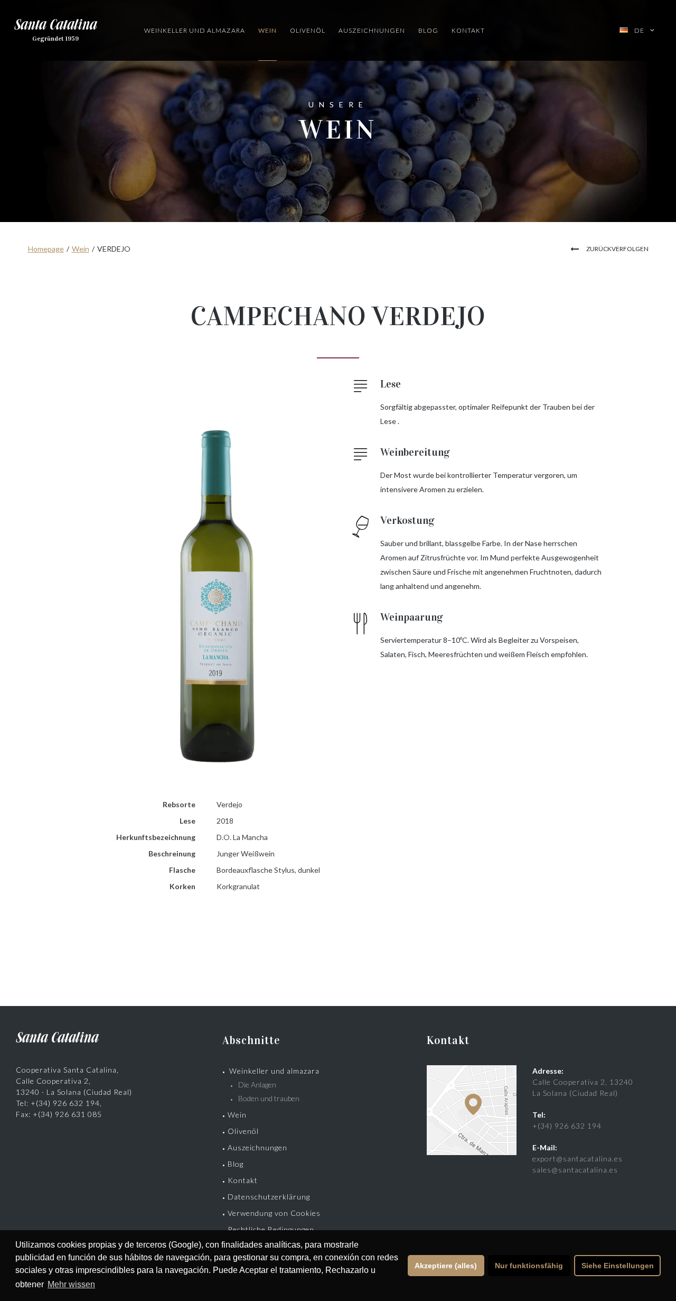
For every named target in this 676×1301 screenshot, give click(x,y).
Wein (267, 30)
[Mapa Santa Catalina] (472, 1152)
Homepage (46, 248)
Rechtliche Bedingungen (271, 1229)
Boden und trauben (268, 1098)
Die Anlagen (257, 1084)
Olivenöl (307, 30)
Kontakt (468, 30)
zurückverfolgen (617, 249)
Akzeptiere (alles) (446, 1265)
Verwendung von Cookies (274, 1212)
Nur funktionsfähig (529, 1265)
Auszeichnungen (372, 30)
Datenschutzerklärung (269, 1196)
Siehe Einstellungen (617, 1265)
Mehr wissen (71, 1284)
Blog (428, 30)
